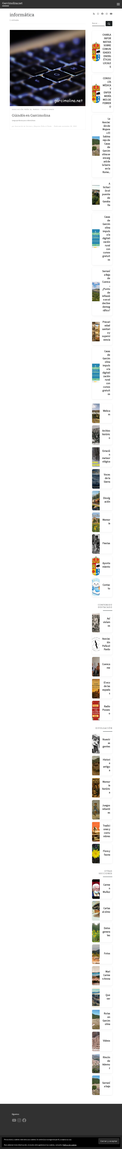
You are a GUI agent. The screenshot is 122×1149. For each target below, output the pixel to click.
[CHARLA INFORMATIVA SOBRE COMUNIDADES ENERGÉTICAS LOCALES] (96, 51)
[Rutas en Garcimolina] (96, 1019)
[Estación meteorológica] (96, 457)
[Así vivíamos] (96, 623)
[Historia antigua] (96, 765)
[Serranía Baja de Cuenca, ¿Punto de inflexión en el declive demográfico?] (96, 291)
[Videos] (96, 1041)
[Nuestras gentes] (96, 743)
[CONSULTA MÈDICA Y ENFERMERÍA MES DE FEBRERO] (96, 93)
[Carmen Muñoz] (96, 889)
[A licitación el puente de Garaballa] (96, 195)
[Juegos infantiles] (96, 809)
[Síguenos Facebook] (102, 13)
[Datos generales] (96, 932)
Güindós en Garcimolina (31, 115)
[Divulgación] (96, 500)
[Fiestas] (96, 544)
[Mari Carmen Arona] (96, 976)
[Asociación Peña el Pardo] (96, 645)
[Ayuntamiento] (96, 565)
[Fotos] (96, 954)
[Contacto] (96, 587)
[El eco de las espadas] (96, 688)
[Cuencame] (96, 666)
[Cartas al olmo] (96, 910)
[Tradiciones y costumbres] (96, 831)
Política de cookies (69, 1145)
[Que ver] (96, 997)
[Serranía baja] (96, 1085)
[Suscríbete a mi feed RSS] (94, 13)
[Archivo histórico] (96, 435)
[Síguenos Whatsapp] (98, 13)
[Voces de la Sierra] (96, 479)
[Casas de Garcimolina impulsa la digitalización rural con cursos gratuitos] (96, 239)
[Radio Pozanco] (96, 710)
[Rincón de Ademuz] (96, 1063)
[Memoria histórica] (96, 787)
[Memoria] (96, 522)
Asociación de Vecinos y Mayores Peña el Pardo (33, 126)
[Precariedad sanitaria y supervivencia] (96, 331)
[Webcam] (96, 413)
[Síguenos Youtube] (111, 13)
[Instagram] (107, 13)
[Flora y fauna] (96, 853)
